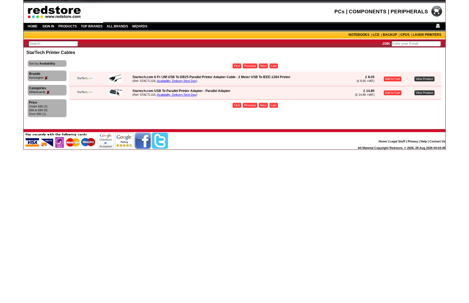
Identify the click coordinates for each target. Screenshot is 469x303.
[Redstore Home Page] (63, 21)
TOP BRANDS (92, 26)
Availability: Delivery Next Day (176, 80)
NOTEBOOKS (358, 35)
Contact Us (437, 141)
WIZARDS (139, 26)
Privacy (413, 141)
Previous (250, 66)
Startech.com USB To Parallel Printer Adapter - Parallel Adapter (181, 91)
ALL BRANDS (117, 26)
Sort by (42, 63)
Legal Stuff (397, 141)
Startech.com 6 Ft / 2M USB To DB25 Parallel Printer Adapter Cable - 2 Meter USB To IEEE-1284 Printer (211, 77)
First (237, 66)
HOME (32, 26)
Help (423, 141)
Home (383, 141)
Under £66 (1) (38, 106)
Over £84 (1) (37, 114)
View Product (424, 79)
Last (274, 66)
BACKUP (390, 35)
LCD (376, 35)
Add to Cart (392, 79)
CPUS (405, 35)
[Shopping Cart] (437, 16)
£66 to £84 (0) (38, 110)
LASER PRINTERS (427, 35)
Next (263, 66)
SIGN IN (48, 26)
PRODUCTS (67, 26)
